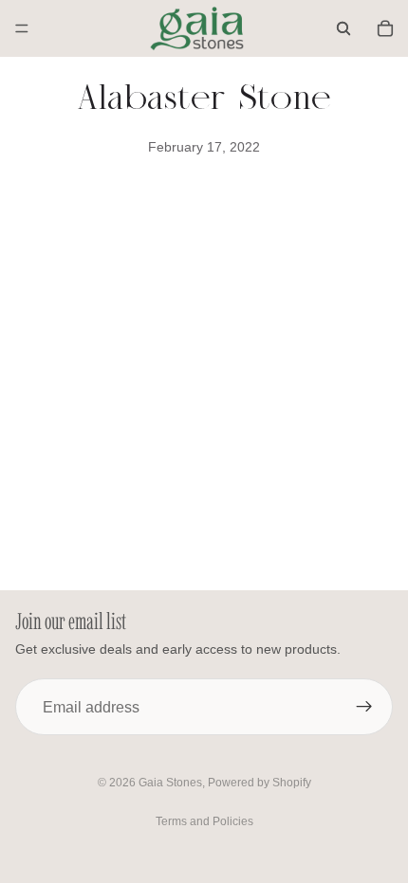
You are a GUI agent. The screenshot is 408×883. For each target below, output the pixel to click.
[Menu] (22, 28)
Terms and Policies (204, 821)
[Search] (343, 28)
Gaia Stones (170, 782)
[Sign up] (364, 707)
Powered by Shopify (259, 782)
